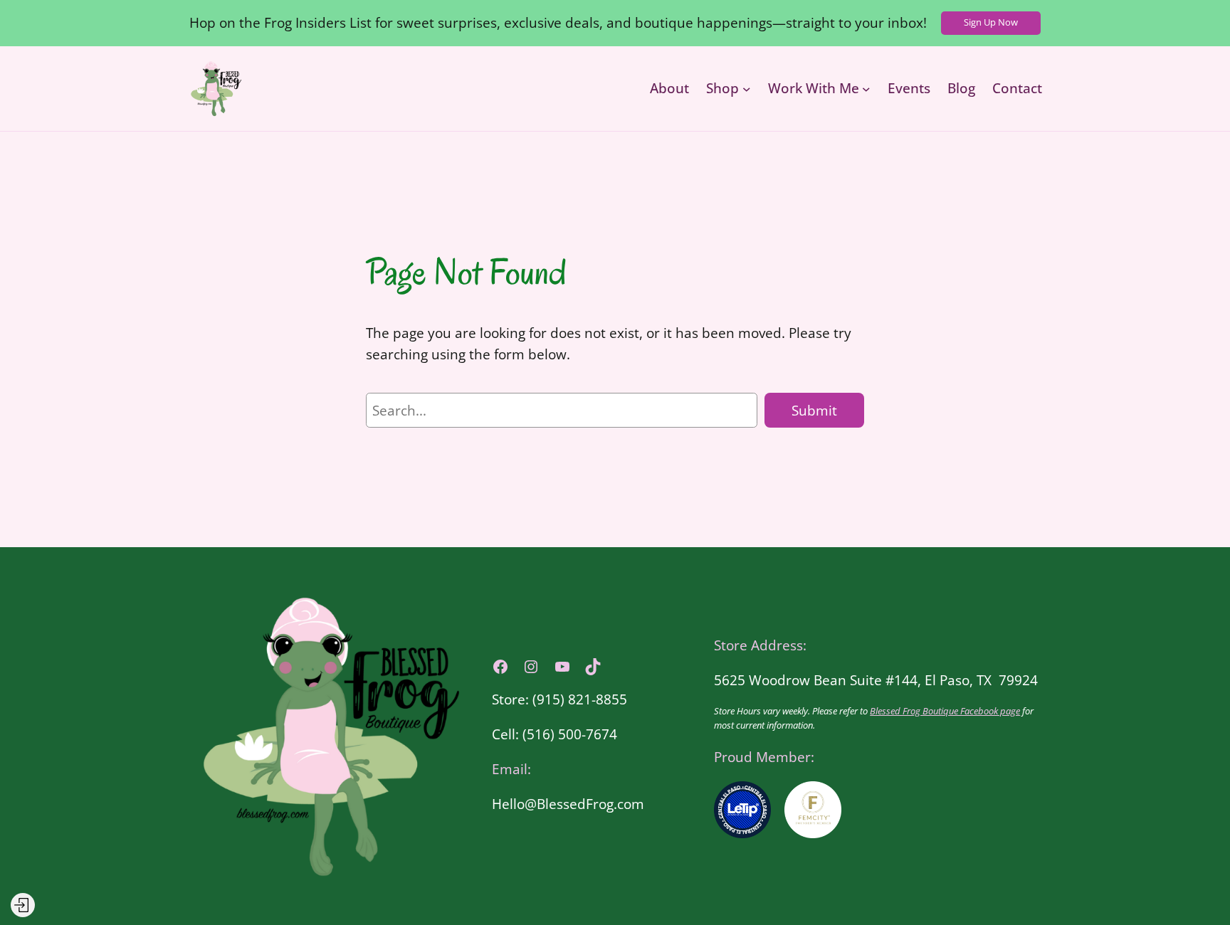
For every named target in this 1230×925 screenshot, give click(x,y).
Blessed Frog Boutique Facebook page (945, 710)
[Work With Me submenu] (866, 88)
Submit (814, 410)
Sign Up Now (991, 22)
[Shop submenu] (746, 88)
